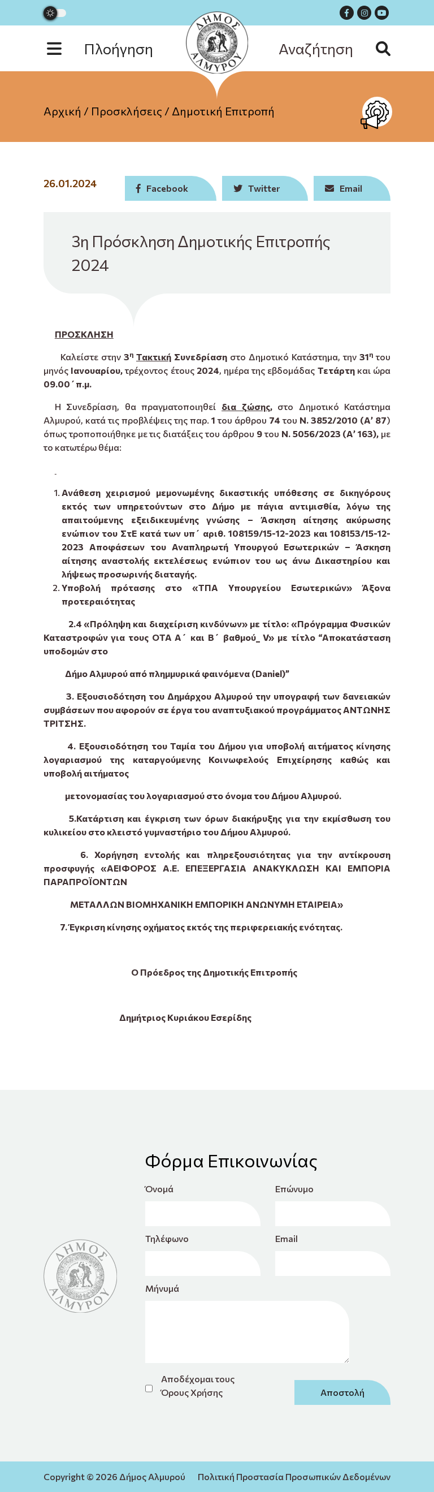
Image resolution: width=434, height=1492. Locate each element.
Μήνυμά (162, 1288)
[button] (111, 48)
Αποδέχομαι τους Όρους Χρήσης (198, 1385)
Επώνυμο (294, 1188)
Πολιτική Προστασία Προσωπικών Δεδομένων (294, 1476)
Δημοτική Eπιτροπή (223, 111)
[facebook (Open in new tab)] (347, 13)
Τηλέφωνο (167, 1238)
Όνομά (159, 1188)
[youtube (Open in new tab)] (382, 13)
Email (286, 1238)
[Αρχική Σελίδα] (217, 42)
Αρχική (62, 111)
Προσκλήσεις (126, 111)
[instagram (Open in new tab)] (364, 13)
